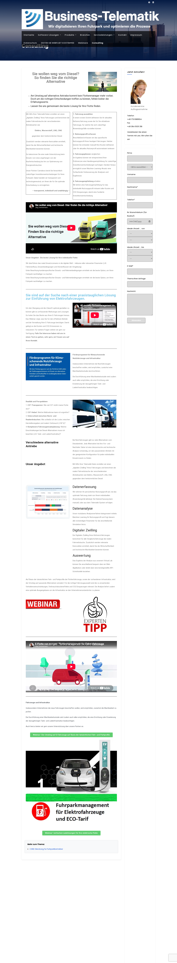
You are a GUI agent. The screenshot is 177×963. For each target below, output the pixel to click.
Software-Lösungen (48, 35)
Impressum (136, 35)
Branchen (85, 35)
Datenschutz (30, 43)
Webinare (83, 43)
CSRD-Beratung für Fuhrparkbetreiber (46, 849)
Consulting (97, 43)
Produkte (70, 35)
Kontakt (122, 35)
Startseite (29, 35)
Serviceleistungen (103, 35)
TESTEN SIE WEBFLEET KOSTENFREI (57, 43)
